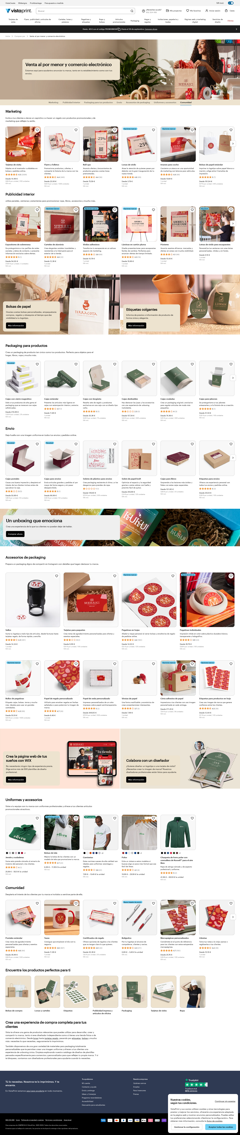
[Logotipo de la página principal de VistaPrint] (19, 11)
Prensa (136, 1094)
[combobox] (83, 11)
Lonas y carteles (42, 1010)
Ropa (182, 1010)
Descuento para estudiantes (93, 1105)
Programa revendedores (92, 1098)
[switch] (227, 3)
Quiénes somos (139, 1083)
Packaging (127, 1010)
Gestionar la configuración (186, 1127)
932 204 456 (10, 1120)
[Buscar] (132, 11)
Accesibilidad (87, 1101)
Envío (119, 102)
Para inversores (139, 1090)
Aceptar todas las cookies (221, 1127)
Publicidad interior (71, 102)
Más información (16, 325)
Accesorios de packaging (138, 102)
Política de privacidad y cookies (32, 1120)
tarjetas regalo (51, 1038)
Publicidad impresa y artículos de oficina (102, 1011)
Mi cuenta (86, 1083)
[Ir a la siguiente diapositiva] (237, 29)
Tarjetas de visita (159, 1010)
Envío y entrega (88, 1090)
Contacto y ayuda (89, 1087)
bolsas (85, 1038)
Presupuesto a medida (54, 3)
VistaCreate (10, 3)
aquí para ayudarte (35, 1091)
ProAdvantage (36, 3)
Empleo (136, 1087)
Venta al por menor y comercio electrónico (47, 36)
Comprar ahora (151, 29)
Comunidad (186, 102)
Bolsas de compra (14, 1010)
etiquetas (76, 1038)
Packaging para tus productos (98, 102)
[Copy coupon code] (118, 29)
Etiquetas (68, 1010)
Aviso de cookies (214, 1121)
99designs (22, 3)
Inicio (8, 36)
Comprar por (19, 36)
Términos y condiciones (53, 1120)
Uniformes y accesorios (165, 102)
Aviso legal (67, 1120)
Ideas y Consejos (89, 1094)
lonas (35, 1038)
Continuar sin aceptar (225, 1101)
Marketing (54, 102)
